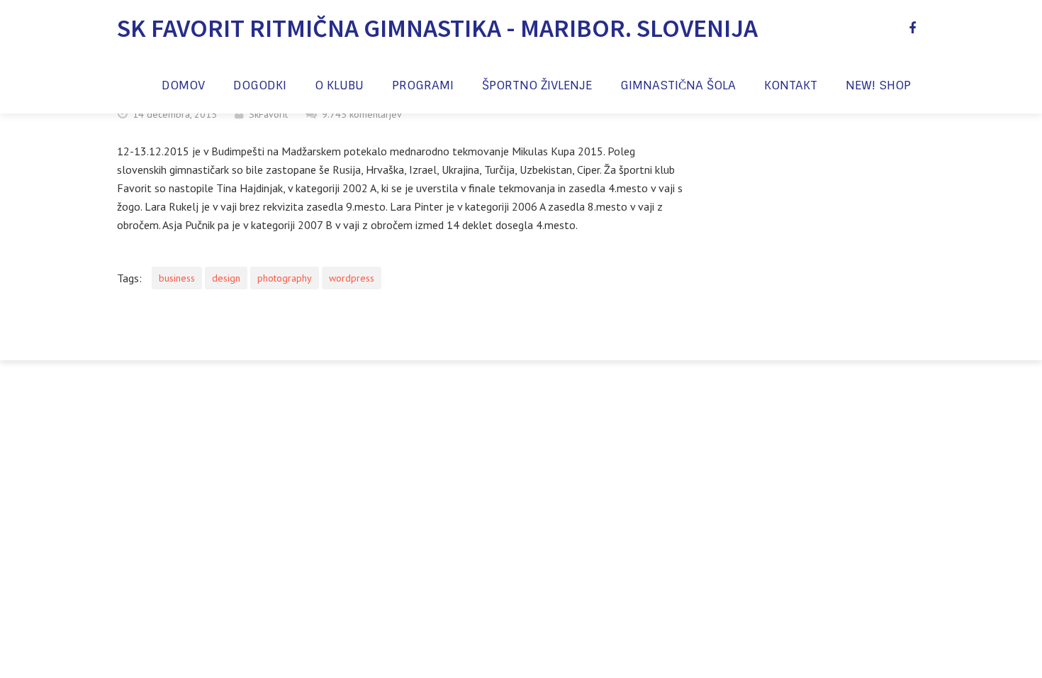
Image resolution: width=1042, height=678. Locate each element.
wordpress (351, 278)
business (177, 278)
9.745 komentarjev (362, 114)
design (226, 278)
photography (284, 278)
